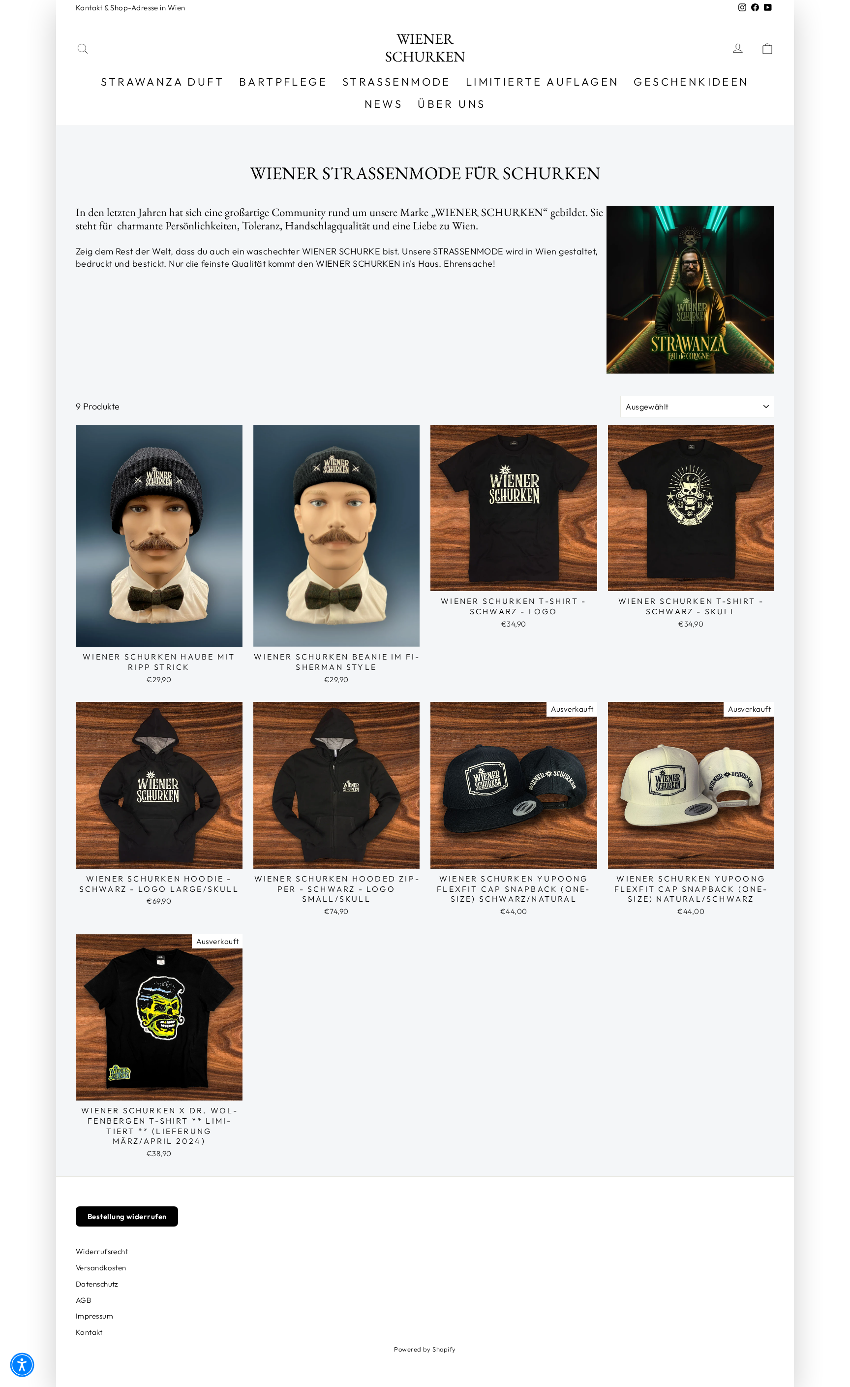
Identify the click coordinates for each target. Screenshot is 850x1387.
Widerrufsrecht (102, 1251)
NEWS (383, 104)
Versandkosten (101, 1267)
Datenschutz (97, 1284)
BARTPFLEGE (283, 82)
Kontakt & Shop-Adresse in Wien (130, 7)
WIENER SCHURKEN (425, 47)
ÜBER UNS (452, 104)
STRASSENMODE (396, 82)
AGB (83, 1300)
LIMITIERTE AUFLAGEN (542, 82)
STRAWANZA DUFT (162, 82)
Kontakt (89, 1332)
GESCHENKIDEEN (691, 82)
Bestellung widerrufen (127, 1216)
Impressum (94, 1316)
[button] (22, 1365)
